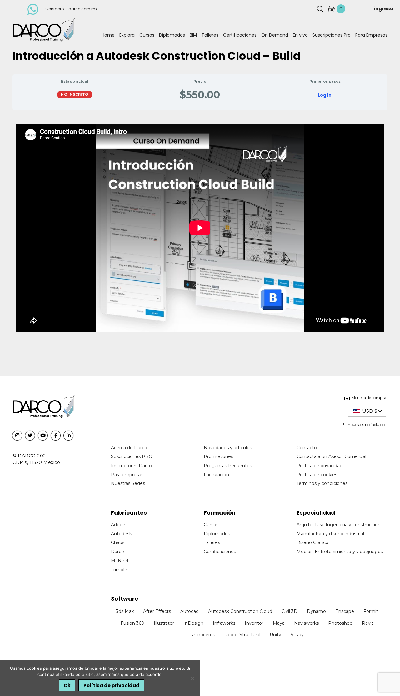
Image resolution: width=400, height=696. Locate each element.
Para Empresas (371, 35)
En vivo (300, 35)
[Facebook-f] (55, 435)
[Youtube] (43, 435)
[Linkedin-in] (68, 435)
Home (108, 35)
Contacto (54, 9)
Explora (127, 35)
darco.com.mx (82, 9)
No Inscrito (74, 94)
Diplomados (172, 35)
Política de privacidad (111, 685)
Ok (67, 685)
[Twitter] (30, 435)
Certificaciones (240, 35)
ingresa (383, 8)
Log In (325, 95)
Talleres (210, 35)
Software (124, 599)
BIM (193, 35)
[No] (192, 678)
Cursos (146, 35)
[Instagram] (17, 435)
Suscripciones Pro (331, 35)
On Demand (274, 35)
